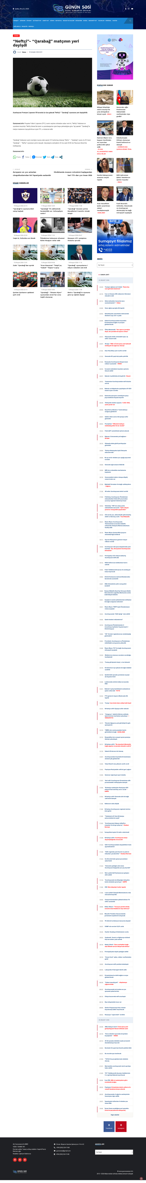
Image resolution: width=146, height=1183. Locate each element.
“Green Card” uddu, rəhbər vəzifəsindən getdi (118, 958)
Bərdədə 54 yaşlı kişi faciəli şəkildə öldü (118, 1048)
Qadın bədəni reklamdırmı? (114, 619)
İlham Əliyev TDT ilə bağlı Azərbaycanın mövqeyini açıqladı (118, 649)
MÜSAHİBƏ (78, 20)
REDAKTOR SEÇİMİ (68, 20)
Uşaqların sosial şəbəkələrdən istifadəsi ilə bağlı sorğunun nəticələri (118, 601)
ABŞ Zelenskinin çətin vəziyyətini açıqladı (115, 585)
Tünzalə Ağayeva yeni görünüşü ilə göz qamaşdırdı (117, 724)
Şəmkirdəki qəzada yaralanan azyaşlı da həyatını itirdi (117, 676)
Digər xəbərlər (115, 1115)
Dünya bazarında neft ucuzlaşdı (115, 996)
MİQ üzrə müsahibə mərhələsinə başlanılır (115, 471)
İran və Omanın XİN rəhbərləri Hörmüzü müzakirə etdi (118, 295)
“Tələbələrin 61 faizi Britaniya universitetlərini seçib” (114, 817)
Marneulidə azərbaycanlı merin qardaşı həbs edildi (118, 1067)
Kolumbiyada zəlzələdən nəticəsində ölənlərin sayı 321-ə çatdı (117, 314)
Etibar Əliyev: (117, 907)
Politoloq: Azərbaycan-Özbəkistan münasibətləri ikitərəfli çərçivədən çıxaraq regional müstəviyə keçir (116, 499)
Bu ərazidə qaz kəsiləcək (113, 1053)
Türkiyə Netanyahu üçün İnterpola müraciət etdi (116, 451)
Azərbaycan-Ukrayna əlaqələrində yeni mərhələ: (118, 548)
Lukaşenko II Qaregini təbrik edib (116, 970)
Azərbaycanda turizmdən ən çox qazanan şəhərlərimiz (115, 990)
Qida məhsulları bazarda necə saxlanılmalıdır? (115, 302)
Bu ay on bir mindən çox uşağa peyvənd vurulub (118, 458)
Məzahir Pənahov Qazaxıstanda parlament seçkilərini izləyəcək (115, 914)
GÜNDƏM (22, 20)
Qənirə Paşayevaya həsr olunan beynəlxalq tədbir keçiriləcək (115, 1008)
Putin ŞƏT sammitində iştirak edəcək (117, 431)
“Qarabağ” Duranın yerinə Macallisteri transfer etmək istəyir (79, 211)
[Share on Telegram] (54, 157)
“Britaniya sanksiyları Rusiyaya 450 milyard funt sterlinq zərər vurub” (116, 789)
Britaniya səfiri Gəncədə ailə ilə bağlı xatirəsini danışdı (117, 797)
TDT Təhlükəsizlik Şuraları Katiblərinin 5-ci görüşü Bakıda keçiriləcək (117, 1074)
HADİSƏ (114, 20)
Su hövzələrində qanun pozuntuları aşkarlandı (116, 860)
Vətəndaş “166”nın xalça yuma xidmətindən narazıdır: (117, 507)
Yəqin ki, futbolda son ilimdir (24, 238)
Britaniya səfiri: (118, 745)
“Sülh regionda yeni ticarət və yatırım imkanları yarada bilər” (118, 853)
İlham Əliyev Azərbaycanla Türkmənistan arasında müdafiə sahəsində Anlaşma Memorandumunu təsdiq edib (117, 524)
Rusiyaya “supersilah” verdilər (115, 1014)
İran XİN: (116, 1081)
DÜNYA (52, 20)
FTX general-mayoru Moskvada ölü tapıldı (116, 697)
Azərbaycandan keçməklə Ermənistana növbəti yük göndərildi (118, 757)
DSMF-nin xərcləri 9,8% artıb (114, 926)
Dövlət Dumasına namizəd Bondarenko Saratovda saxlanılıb (117, 577)
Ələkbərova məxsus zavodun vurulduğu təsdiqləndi (118, 656)
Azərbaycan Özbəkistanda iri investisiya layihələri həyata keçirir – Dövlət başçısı (117, 627)
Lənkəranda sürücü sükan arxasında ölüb (117, 683)
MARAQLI (31, 26)
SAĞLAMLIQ (17, 26)
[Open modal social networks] (61, 157)
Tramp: (118, 703)
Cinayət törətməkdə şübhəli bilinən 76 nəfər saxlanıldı (117, 900)
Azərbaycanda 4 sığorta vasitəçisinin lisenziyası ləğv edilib (117, 1095)
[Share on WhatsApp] (17, 157)
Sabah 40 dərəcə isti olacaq (114, 751)
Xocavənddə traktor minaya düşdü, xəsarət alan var (116, 478)
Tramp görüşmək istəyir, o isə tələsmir (117, 662)
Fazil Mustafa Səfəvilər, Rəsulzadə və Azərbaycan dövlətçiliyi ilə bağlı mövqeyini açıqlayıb (124, 208)
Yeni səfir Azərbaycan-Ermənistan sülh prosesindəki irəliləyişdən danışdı (117, 781)
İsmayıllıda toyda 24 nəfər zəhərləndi (117, 832)
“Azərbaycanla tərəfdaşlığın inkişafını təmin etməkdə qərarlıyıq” (117, 881)
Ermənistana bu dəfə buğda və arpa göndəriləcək (116, 976)
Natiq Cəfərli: (117, 945)
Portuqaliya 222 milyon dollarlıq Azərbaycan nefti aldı (115, 556)
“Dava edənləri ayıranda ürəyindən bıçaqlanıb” (116, 1034)
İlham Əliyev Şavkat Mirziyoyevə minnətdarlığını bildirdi (115, 533)
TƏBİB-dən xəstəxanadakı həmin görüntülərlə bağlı (115, 731)
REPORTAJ (58, 20)
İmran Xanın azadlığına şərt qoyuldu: (117, 1109)
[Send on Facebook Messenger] (37, 157)
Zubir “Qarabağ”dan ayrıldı (23, 265)
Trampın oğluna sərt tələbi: (117, 288)
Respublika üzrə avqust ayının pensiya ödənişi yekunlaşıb (117, 738)
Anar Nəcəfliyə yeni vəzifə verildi (115, 351)
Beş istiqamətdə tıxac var (113, 1002)
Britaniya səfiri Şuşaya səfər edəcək (117, 708)
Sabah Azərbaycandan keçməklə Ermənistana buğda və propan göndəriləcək (115, 322)
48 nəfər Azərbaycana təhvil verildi (116, 491)
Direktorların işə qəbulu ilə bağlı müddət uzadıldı (118, 668)
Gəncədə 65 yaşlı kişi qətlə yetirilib (116, 356)
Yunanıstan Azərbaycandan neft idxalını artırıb (118, 382)
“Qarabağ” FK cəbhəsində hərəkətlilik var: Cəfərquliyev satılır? (51, 211)
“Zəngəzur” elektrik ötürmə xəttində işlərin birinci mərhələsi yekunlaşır (117, 716)
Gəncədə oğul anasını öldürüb (114, 464)
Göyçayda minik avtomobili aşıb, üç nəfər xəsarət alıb (116, 337)
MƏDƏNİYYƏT (93, 20)
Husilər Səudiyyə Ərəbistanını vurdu (117, 932)
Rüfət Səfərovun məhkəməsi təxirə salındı (116, 563)
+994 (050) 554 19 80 (63, 1147)
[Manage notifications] (141, 1178)
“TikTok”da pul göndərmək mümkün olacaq (116, 1060)
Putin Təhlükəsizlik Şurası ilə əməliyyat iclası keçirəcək (117, 570)
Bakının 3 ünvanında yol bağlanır (116, 437)
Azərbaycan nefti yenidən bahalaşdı (117, 964)
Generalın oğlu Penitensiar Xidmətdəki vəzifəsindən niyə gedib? (123, 111)
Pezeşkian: (115, 425)
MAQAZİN (24, 26)
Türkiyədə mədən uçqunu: (117, 403)
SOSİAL (85, 20)
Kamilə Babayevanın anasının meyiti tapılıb (105, 177)
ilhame (24, 52)
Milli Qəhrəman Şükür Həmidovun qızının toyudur (123, 178)
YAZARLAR (101, 20)
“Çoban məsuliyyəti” (116, 983)
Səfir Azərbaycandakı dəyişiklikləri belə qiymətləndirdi (118, 845)
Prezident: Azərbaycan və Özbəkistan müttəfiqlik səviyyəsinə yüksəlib (117, 642)
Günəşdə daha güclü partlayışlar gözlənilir (115, 444)
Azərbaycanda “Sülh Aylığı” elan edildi (117, 614)
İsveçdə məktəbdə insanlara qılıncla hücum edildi (117, 370)
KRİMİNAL (108, 20)
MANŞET (16, 20)
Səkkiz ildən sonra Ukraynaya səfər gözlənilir (116, 417)
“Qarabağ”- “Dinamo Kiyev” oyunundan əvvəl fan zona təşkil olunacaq (51, 295)
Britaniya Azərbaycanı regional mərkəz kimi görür (117, 810)
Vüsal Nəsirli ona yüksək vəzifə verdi (117, 764)
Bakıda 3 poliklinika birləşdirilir (118, 376)
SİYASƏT (29, 20)
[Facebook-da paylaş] (25, 157)
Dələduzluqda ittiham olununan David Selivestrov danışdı (124, 143)
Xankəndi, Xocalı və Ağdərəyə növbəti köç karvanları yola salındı (117, 938)
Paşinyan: (118, 1088)
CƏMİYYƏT (46, 20)
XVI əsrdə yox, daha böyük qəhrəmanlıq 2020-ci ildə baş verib (118, 515)
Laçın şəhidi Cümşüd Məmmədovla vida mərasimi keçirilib (118, 893)
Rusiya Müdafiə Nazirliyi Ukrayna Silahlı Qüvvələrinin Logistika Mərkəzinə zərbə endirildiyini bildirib (117, 593)
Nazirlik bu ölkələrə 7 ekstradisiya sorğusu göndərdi (116, 410)
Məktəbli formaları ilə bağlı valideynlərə (118, 485)
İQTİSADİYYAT (37, 20)
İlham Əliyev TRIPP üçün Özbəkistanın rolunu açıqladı (117, 608)
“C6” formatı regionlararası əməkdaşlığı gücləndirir (118, 635)
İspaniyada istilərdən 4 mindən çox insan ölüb (116, 1102)
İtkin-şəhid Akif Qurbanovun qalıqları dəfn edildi (117, 874)
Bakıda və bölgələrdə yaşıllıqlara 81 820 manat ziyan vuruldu (118, 389)
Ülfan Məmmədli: (117, 330)
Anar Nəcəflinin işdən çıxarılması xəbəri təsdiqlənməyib (103, 208)
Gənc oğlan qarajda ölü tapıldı (114, 308)
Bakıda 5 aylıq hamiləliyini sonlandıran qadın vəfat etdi (117, 690)
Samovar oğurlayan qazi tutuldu (115, 775)
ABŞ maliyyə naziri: (116, 1027)
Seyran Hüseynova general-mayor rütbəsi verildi (116, 540)
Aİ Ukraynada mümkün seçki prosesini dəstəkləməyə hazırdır (117, 1042)
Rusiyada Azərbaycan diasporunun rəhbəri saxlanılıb (116, 363)
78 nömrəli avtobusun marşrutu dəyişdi (118, 921)
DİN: (115, 887)
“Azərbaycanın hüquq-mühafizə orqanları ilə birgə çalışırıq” (117, 825)
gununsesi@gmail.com (63, 1151)
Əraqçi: (118, 344)
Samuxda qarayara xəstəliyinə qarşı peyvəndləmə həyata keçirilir (117, 396)
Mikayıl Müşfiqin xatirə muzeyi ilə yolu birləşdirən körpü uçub (104, 110)
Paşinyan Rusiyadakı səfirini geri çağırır (118, 769)
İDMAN (16, 36)
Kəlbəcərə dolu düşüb (112, 803)
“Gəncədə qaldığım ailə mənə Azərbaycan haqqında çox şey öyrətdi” (117, 867)
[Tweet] (46, 157)
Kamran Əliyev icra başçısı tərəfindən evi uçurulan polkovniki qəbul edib (105, 146)
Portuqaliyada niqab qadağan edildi (116, 951)
